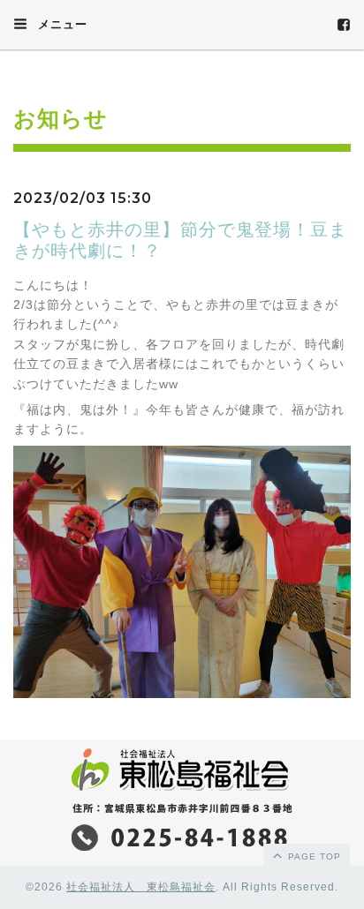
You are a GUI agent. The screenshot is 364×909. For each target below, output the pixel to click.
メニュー (60, 24)
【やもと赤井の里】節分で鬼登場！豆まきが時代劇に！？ (180, 240)
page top (312, 856)
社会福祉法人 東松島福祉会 (141, 887)
